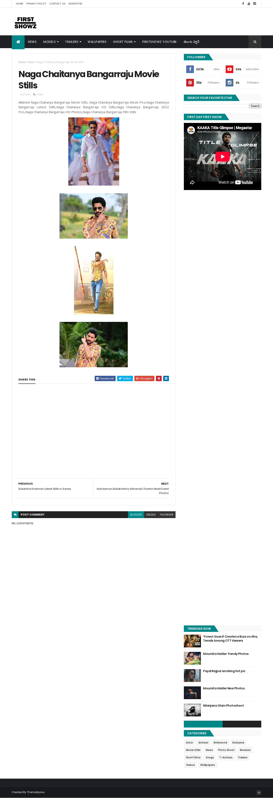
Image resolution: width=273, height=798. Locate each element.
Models (49, 42)
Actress (203, 742)
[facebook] (243, 3)
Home (19, 3)
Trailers (71, 42)
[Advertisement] (183, 21)
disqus (151, 514)
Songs (210, 757)
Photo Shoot (226, 750)
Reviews (245, 750)
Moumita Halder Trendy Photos (225, 654)
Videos (190, 765)
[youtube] (249, 3)
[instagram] (254, 3)
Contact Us (57, 3)
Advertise (75, 3)
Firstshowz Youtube (159, 42)
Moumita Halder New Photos (224, 688)
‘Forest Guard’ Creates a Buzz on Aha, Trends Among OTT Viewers (230, 638)
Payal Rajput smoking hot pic (224, 671)
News (32, 42)
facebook (166, 514)
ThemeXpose (35, 792)
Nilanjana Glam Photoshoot (223, 705)
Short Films (123, 42)
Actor (31, 62)
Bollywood (220, 742)
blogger (136, 514)
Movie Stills (193, 750)
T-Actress (225, 757)
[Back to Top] (259, 792)
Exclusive (238, 742)
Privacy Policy (36, 3)
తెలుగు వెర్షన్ (192, 42)
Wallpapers (97, 42)
